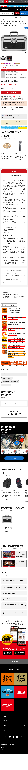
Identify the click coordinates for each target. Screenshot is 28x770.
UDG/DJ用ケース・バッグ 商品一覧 (10, 381)
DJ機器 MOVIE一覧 (20, 563)
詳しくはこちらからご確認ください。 (13, 601)
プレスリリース (5, 749)
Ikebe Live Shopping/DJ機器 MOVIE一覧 (20, 554)
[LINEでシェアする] (16, 414)
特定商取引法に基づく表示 (7, 744)
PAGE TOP (15, 661)
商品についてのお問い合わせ (10, 305)
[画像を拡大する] (25, 52)
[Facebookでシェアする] (12, 414)
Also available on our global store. (10, 117)
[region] (14, 523)
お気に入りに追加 (7, 110)
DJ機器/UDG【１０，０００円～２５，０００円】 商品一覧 (14, 374)
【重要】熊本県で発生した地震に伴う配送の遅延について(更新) (14, 3)
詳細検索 (17, 13)
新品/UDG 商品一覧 (7, 378)
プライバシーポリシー (6, 741)
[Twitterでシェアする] (8, 414)
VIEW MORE (14, 458)
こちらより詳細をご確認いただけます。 (13, 616)
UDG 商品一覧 (6, 385)
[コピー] (20, 414)
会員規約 (3, 747)
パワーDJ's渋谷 (6, 294)
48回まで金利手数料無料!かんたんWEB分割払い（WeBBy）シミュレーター (15, 103)
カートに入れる (10, 92)
